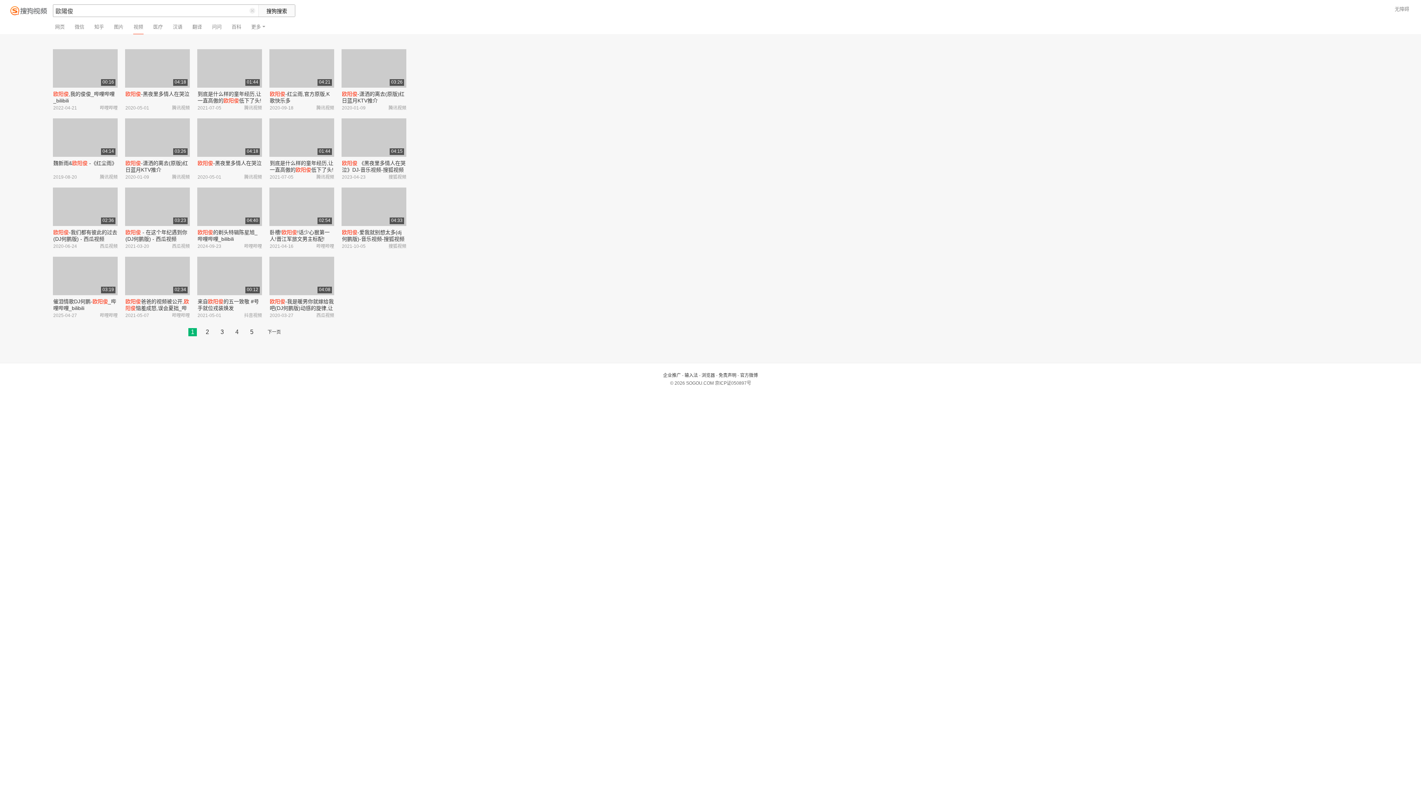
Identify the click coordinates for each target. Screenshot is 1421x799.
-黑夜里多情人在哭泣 (157, 94)
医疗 (158, 27)
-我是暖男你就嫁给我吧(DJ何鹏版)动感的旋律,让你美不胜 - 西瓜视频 (302, 308)
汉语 (177, 27)
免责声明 (727, 375)
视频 (138, 27)
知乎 (99, 27)
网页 (60, 27)
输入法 (691, 375)
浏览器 (708, 375)
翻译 (197, 27)
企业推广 (672, 375)
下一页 (274, 332)
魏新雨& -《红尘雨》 (85, 163)
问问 (217, 27)
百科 (236, 27)
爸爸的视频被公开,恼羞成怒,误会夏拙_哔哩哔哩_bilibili (157, 308)
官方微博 (749, 375)
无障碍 (1402, 9)
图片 (119, 27)
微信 (79, 27)
